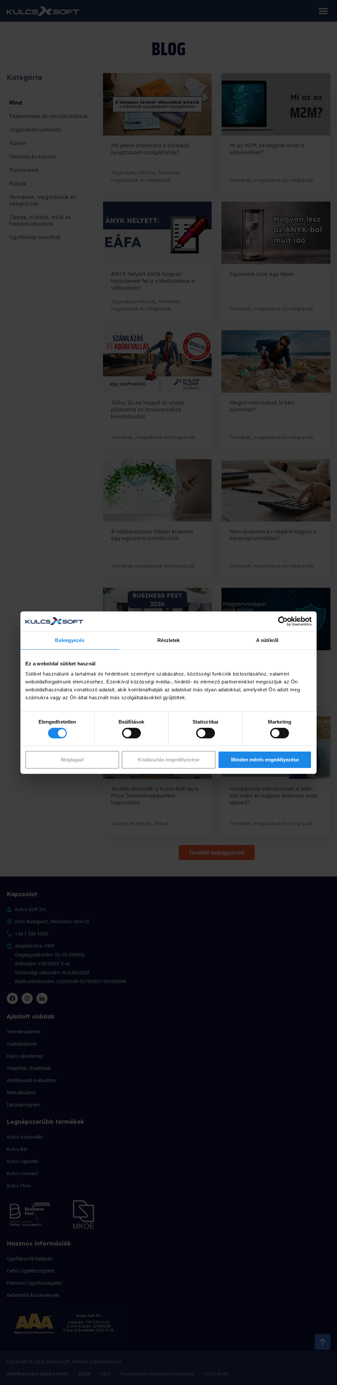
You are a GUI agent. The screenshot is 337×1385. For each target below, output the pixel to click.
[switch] (131, 733)
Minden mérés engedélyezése (265, 759)
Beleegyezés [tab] (69, 640)
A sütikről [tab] (267, 640)
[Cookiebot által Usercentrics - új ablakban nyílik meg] (283, 621)
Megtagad (72, 759)
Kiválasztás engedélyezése (168, 759)
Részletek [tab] (168, 640)
